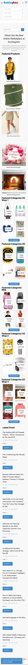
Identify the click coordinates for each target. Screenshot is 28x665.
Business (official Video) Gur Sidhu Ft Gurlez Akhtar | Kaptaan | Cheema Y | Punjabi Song (13, 478)
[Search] (22, 9)
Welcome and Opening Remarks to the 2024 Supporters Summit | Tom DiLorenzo (12, 527)
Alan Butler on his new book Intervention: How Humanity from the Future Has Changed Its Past (13, 503)
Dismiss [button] (10, 662)
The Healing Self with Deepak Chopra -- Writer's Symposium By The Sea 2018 (13, 434)
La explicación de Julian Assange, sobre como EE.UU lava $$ (13, 550)
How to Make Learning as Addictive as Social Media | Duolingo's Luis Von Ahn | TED (14, 597)
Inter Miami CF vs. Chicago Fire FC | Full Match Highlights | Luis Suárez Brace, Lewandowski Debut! (14, 574)
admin (6, 440)
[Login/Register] (23, 3)
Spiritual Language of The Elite (14, 617)
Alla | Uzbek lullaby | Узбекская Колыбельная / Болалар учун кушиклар (14, 637)
